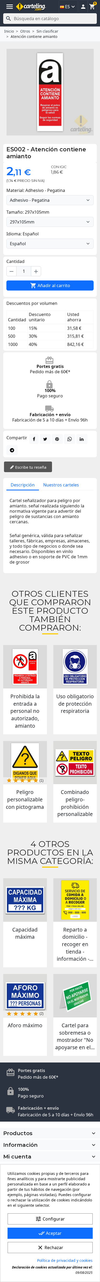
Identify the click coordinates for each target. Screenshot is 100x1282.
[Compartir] (34, 439)
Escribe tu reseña (30, 467)
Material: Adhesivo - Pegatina (35, 190)
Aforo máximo (25, 1025)
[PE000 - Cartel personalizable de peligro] (25, 762)
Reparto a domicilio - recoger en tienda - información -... (75, 944)
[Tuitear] (45, 439)
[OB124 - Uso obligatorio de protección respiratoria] (75, 666)
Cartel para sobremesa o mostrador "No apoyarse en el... (75, 1036)
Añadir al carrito (50, 285)
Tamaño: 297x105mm (27, 212)
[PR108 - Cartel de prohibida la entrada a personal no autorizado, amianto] (25, 666)
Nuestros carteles (61, 485)
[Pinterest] (57, 439)
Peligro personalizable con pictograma (25, 799)
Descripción (23, 485)
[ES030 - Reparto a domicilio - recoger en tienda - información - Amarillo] (75, 900)
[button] (83, 6)
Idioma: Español (22, 233)
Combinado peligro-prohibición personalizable (75, 803)
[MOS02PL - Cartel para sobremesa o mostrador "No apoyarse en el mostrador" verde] (75, 995)
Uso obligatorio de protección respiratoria (75, 703)
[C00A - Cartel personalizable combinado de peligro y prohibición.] (75, 762)
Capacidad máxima (25, 933)
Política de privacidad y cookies (65, 1260)
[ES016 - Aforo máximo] (25, 995)
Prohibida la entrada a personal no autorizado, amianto (25, 711)
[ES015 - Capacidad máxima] (25, 900)
